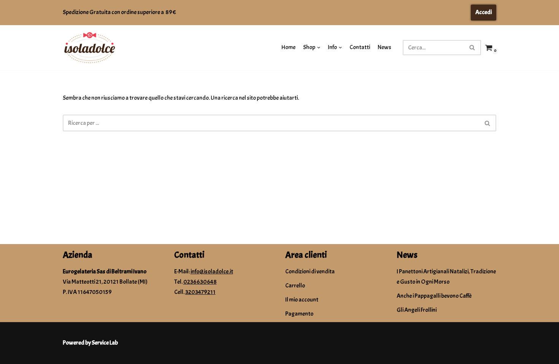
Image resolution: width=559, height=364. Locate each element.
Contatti (359, 47)
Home (288, 47)
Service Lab (105, 342)
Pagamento (299, 314)
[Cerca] (472, 47)
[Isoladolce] (89, 48)
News (384, 47)
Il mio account (301, 299)
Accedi (483, 12)
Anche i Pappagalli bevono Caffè (434, 296)
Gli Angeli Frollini (417, 310)
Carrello (295, 285)
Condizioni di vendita (310, 271)
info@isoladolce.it (212, 271)
